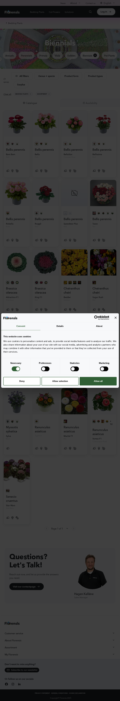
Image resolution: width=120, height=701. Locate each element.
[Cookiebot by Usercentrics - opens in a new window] (96, 317)
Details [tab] (60, 326)
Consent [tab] (20, 326)
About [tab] (99, 326)
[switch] (45, 368)
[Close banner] (116, 318)
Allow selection (60, 381)
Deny (22, 381)
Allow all (98, 381)
